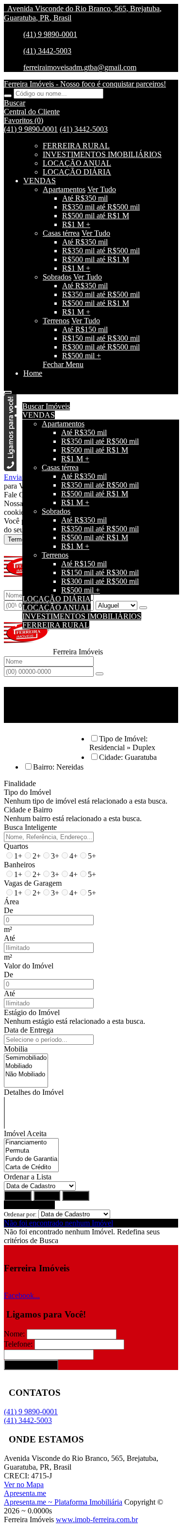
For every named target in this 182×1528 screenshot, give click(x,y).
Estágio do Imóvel (32, 1012)
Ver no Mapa (24, 1484)
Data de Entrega (28, 1030)
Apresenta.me (25, 1493)
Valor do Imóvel (28, 966)
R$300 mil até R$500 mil (101, 347)
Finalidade (20, 783)
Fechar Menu (63, 364)
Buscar (18, 1195)
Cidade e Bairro (28, 810)
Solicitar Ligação (31, 1365)
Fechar (75, 1195)
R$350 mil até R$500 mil (101, 207)
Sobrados (57, 277)
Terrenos (56, 320)
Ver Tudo (101, 189)
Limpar (46, 1195)
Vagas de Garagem (33, 883)
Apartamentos (64, 189)
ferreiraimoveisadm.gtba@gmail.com (79, 67)
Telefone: (18, 1344)
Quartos (16, 846)
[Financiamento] (31, 1143)
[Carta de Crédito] (31, 1167)
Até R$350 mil (85, 198)
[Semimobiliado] (26, 1058)
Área (11, 901)
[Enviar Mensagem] (99, 673)
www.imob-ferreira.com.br (97, 1519)
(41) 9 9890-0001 (50, 34)
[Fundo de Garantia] (31, 1159)
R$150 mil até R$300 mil (101, 338)
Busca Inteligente (30, 827)
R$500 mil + (81, 355)
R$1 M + (76, 224)
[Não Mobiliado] (26, 1075)
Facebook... (22, 1295)
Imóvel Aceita (25, 1133)
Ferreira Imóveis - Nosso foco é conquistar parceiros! (85, 84)
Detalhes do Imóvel (34, 1092)
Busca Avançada (29, 1205)
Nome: (14, 1334)
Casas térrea (61, 233)
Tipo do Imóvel (27, 792)
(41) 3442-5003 (47, 51)
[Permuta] (31, 1151)
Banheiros (19, 865)
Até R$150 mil (85, 329)
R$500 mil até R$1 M (95, 215)
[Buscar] (8, 95)
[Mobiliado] (26, 1066)
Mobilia (16, 1049)
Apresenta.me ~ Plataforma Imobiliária (63, 1502)
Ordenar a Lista (27, 1177)
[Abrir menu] (8, 390)
